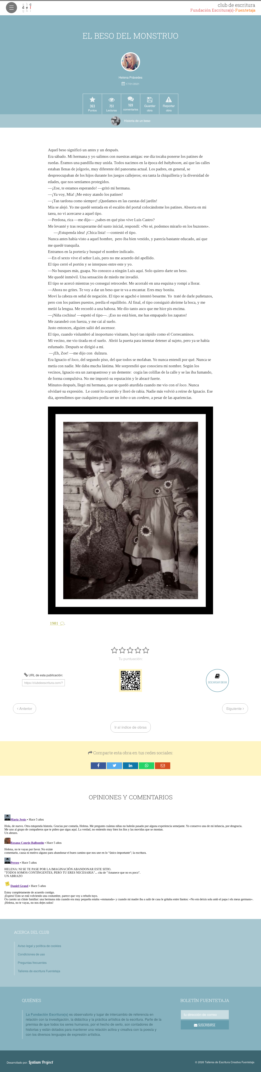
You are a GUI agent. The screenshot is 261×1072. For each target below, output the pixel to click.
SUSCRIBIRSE (206, 1024)
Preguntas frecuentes (32, 962)
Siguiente (234, 708)
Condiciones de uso (31, 954)
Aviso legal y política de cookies (39, 946)
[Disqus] (130, 860)
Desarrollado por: (30, 1062)
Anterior (25, 708)
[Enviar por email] (162, 765)
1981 (54, 623)
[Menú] (11, 7)
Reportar (169, 108)
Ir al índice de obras (130, 727)
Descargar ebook (217, 682)
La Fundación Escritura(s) (47, 1014)
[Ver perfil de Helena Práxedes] (130, 61)
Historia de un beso (136, 120)
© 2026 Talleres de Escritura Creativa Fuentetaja (224, 1062)
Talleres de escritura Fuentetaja (39, 971)
